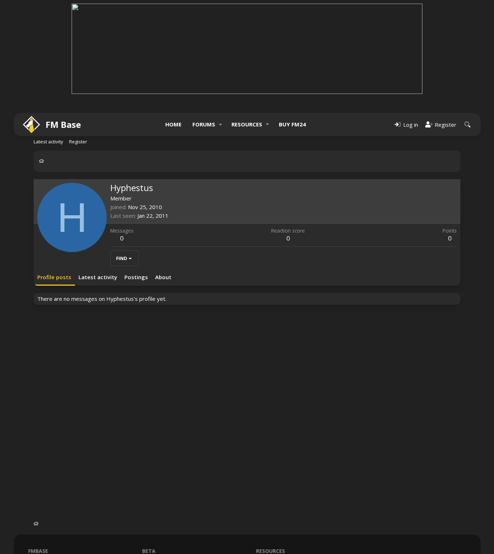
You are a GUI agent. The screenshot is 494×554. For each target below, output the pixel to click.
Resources (246, 124)
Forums (203, 124)
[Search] (467, 124)
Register (78, 141)
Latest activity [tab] (97, 277)
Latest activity (48, 141)
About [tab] (163, 277)
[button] (220, 124)
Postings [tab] (136, 277)
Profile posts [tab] (54, 277)
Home (173, 124)
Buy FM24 (292, 124)
